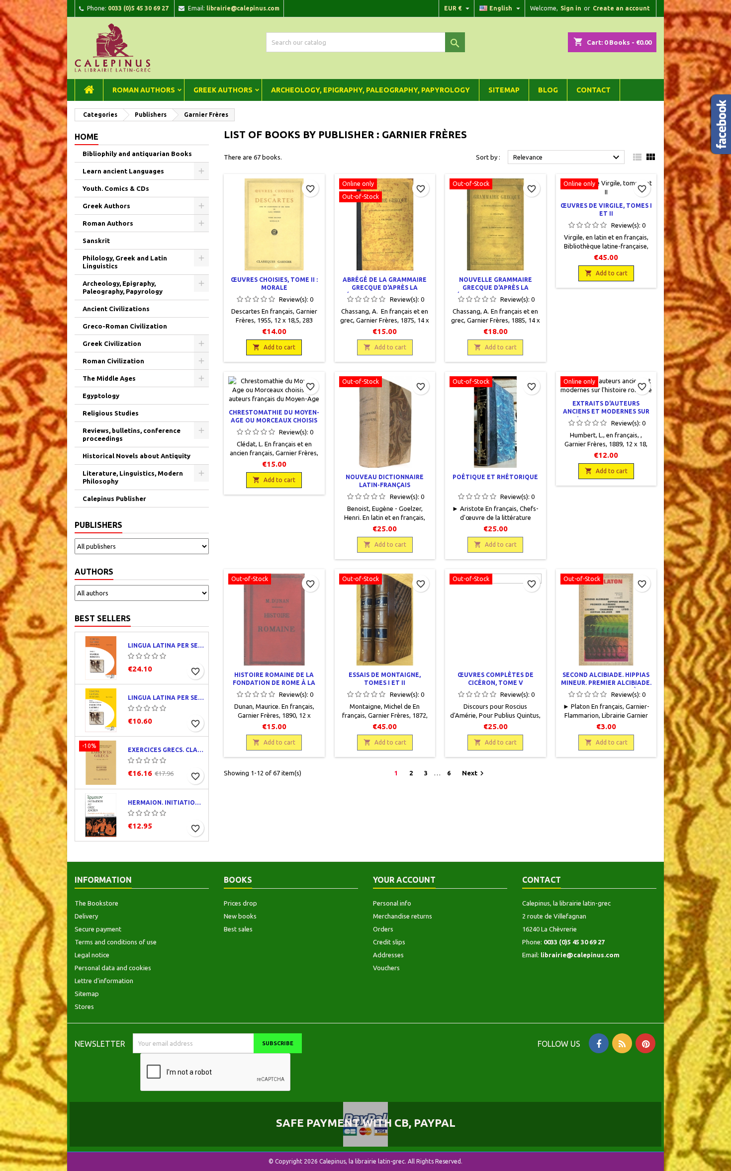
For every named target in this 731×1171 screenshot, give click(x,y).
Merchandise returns (402, 916)
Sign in (570, 8)
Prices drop (240, 903)
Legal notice (92, 954)
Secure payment (98, 928)
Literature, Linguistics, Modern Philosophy (133, 477)
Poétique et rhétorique (495, 477)
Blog (548, 90)
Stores (84, 1006)
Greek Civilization (112, 343)
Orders (383, 928)
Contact (593, 90)
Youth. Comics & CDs (116, 188)
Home (86, 136)
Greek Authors (223, 90)
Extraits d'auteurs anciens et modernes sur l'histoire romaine (606, 411)
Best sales (238, 928)
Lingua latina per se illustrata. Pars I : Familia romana (166, 645)
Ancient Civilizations (116, 308)
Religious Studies (111, 413)
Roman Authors (143, 90)
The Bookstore (96, 903)
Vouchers (386, 967)
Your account (404, 879)
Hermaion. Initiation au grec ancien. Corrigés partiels (166, 802)
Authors (94, 571)
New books (240, 916)
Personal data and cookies (113, 967)
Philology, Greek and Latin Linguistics (125, 261)
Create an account (621, 8)
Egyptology (101, 395)
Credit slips (389, 941)
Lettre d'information (104, 980)
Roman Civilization (113, 360)
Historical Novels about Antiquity (136, 455)
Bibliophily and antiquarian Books (137, 153)
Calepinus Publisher (114, 498)
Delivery (86, 916)
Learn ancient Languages (123, 170)
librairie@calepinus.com (242, 8)
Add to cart (274, 347)
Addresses (388, 954)
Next (474, 773)
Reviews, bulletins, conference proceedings (132, 434)
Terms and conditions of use (116, 941)
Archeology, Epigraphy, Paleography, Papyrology (370, 90)
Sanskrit (96, 240)
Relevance (567, 158)
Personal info (392, 903)
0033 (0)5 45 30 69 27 (138, 8)
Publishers (98, 524)
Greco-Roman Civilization (125, 326)
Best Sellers (103, 618)
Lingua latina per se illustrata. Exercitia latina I (166, 697)
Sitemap (504, 90)
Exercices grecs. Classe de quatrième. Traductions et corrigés (166, 750)
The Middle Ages (109, 378)
